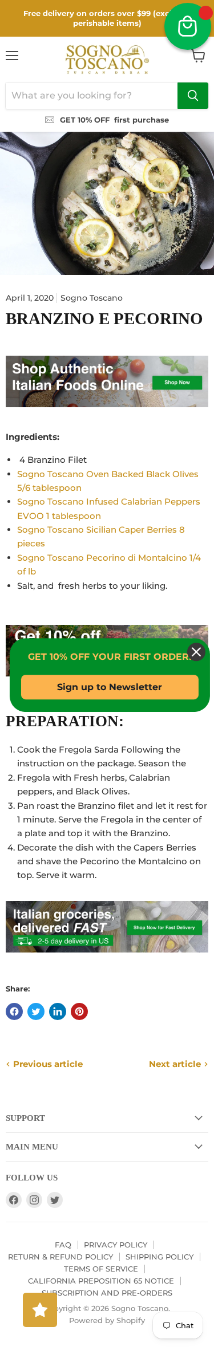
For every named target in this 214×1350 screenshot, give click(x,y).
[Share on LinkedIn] (57, 1011)
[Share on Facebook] (14, 1011)
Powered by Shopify (107, 1320)
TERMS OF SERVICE (101, 1268)
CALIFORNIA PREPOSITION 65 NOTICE (101, 1280)
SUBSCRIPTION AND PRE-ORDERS (107, 1292)
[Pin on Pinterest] (79, 1011)
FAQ (63, 1244)
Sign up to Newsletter (107, 687)
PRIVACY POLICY (115, 1244)
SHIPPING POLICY (159, 1256)
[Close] (193, 652)
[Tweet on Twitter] (36, 1011)
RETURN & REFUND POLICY (60, 1256)
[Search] (192, 95)
